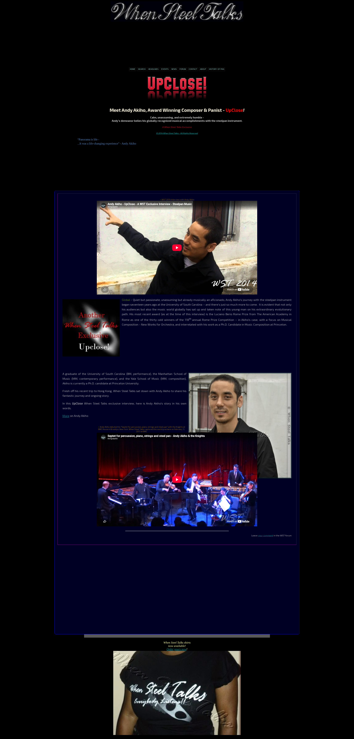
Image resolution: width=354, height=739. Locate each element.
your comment (265, 535)
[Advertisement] (177, 43)
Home (132, 69)
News (174, 69)
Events (165, 69)
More (66, 415)
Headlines (153, 69)
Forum (182, 69)
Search (141, 69)
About (203, 69)
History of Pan (216, 69)
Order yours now (176, 649)
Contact (193, 69)
